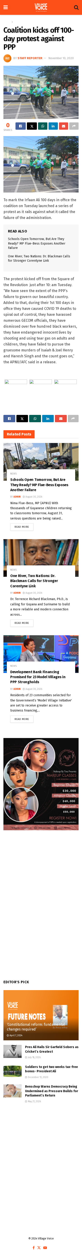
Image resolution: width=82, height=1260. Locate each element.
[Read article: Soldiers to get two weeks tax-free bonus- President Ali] (12, 1071)
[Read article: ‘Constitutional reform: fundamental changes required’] (41, 1017)
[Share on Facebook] (20, 126)
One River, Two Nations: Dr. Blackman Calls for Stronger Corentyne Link (34, 581)
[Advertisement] (41, 1156)
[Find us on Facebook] (34, 1248)
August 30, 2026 (33, 497)
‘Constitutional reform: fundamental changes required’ (36, 1026)
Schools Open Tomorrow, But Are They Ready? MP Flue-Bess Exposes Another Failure (36, 243)
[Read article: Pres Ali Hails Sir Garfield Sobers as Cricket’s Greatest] (12, 1051)
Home (6, 22)
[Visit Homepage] (41, 7)
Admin (16, 497)
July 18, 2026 (34, 1057)
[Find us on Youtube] (45, 1248)
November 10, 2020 (61, 58)
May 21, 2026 (34, 1101)
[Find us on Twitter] (39, 1248)
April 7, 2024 (15, 1035)
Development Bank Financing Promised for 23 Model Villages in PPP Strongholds (37, 677)
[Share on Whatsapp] (42, 126)
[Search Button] (76, 7)
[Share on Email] (63, 126)
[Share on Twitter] (32, 126)
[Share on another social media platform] (74, 126)
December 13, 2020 (37, 1077)
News (17, 22)
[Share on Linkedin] (53, 126)
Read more (24, 525)
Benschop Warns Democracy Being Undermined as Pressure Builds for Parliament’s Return (51, 1091)
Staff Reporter (30, 58)
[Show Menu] (5, 7)
